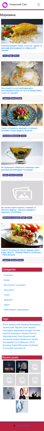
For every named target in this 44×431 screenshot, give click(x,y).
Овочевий (6, 136)
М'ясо (17, 56)
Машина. (24, 342)
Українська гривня (29, 339)
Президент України (20, 333)
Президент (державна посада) (17, 330)
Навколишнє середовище (16, 309)
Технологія (9, 290)
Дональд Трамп (10, 345)
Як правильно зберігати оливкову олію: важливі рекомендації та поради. (20, 168)
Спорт (7, 295)
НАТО (32, 342)
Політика (8, 275)
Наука (7, 304)
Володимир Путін (11, 342)
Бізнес (7, 280)
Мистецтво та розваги (11, 218)
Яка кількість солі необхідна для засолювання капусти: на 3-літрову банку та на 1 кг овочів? (21, 90)
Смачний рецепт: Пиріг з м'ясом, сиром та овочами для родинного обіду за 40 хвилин (21, 48)
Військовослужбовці (28, 345)
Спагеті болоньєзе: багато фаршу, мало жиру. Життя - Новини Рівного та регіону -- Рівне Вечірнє (21, 252)
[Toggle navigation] (38, 4)
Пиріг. (11, 56)
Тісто (5, 56)
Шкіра (5, 175)
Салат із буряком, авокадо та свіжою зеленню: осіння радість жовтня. (19, 129)
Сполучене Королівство (14, 348)
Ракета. (33, 333)
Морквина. (16, 136)
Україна (12, 324)
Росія (5, 324)
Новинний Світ (18, 4)
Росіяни (36, 330)
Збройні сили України (25, 327)
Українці (25, 324)
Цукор (13, 98)
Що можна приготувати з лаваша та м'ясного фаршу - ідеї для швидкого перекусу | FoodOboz (18, 209)
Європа (6, 333)
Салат (23, 136)
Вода (19, 98)
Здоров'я (6, 98)
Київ (18, 324)
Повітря (12, 175)
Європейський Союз (13, 336)
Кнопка (19, 175)
